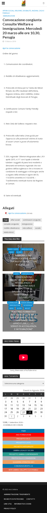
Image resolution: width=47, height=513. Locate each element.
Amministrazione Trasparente (17, 494)
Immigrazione (9, 16)
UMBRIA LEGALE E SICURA (23, 450)
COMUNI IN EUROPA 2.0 (23, 466)
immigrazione (27, 224)
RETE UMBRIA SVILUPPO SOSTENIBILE (23, 470)
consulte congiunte (11, 224)
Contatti (30, 499)
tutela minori (9, 232)
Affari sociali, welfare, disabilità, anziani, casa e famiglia (23, 12)
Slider (19, 252)
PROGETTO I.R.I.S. (23, 439)
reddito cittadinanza (11, 228)
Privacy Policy (10, 508)
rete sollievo (27, 228)
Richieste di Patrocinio (14, 499)
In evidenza (28, 305)
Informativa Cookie (22, 504)
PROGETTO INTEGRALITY (23, 446)
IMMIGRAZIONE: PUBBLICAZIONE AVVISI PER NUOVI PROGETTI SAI (23, 258)
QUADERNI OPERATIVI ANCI (23, 462)
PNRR (23, 431)
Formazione (13, 302)
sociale (38, 228)
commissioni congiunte (32, 220)
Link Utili (8, 504)
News (11, 252)
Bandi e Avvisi (13, 249)
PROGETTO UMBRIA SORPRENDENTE (23, 454)
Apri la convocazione (11, 48)
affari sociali (15, 220)
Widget (27, 308)
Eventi (16, 274)
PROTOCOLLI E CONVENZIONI (23, 458)
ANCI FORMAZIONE (23, 435)
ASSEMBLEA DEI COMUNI (13, 425)
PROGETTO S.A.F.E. (23, 442)
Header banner (27, 302)
